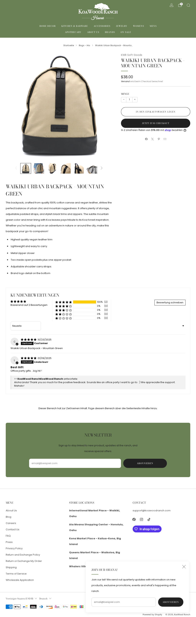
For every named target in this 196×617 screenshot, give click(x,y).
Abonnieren (171, 602)
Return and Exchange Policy (23, 555)
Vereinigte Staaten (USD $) (19, 598)
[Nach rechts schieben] (101, 168)
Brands (110, 32)
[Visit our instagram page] (141, 519)
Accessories (102, 26)
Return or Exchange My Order (24, 561)
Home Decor (47, 26)
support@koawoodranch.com (152, 510)
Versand (125, 81)
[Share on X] (152, 139)
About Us (93, 32)
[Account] (171, 5)
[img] (29, 339)
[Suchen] (188, 5)
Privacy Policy (14, 548)
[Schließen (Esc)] (184, 567)
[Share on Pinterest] (159, 139)
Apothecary (73, 32)
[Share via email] (165, 139)
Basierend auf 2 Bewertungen (29, 305)
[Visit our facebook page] (134, 519)
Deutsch (43, 598)
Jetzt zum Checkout (155, 123)
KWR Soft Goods (131, 55)
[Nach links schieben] (16, 168)
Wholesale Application (20, 580)
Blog (8, 517)
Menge (125, 94)
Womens (138, 26)
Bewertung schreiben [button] (170, 302)
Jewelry (121, 26)
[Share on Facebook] (146, 139)
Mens (153, 26)
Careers (11, 523)
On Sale (126, 32)
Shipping (11, 567)
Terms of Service (16, 573)
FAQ (8, 536)
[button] (63, 302)
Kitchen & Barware (74, 26)
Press (9, 542)
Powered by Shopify (152, 614)
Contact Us (12, 529)
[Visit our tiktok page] (149, 519)
